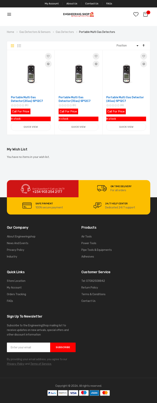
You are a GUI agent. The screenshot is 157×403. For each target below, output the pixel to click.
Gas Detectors (65, 32)
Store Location (16, 281)
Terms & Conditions (93, 294)
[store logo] (78, 14)
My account (52, 3)
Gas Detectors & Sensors (35, 32)
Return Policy (89, 287)
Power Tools (88, 243)
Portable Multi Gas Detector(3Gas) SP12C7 (75, 99)
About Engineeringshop (21, 236)
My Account (14, 287)
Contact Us (91, 3)
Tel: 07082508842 (93, 281)
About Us (71, 3)
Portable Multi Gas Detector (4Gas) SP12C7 (125, 99)
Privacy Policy (15, 250)
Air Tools (86, 236)
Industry (12, 256)
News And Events (17, 243)
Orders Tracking (16, 294)
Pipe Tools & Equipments (96, 250)
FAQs (109, 3)
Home (11, 32)
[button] (48, 56)
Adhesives (87, 256)
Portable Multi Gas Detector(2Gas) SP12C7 (27, 99)
